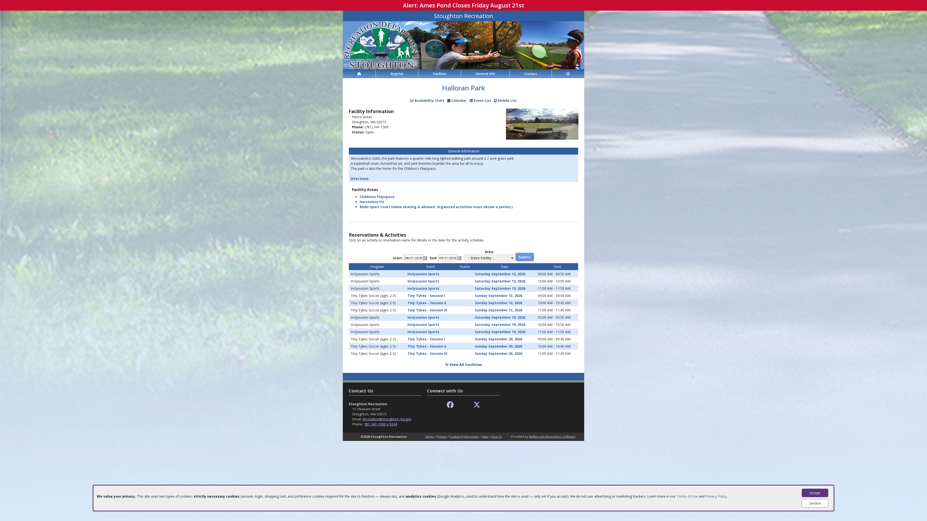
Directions (360, 178)
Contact (530, 73)
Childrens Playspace (377, 196)
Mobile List (507, 100)
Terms (429, 436)
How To (496, 436)
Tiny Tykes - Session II (426, 303)
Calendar (459, 100)
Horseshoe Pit (372, 201)
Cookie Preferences (464, 436)
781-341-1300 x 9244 (380, 424)
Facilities (439, 73)
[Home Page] (359, 73)
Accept (815, 493)
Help (485, 436)
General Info (485, 73)
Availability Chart (429, 100)
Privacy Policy (716, 496)
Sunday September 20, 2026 (498, 339)
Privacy (442, 436)
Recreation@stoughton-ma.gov (386, 419)
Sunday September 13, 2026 (498, 295)
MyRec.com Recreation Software (552, 436)
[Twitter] (476, 404)
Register (397, 73)
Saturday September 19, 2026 (500, 317)
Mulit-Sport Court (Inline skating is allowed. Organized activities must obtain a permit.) (436, 207)
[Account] (568, 73)
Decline (815, 503)
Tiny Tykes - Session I (426, 295)
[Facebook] (450, 404)
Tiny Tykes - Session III (427, 310)
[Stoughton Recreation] (463, 44)
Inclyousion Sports (423, 274)
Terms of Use (687, 496)
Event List (482, 100)
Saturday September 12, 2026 (500, 274)
